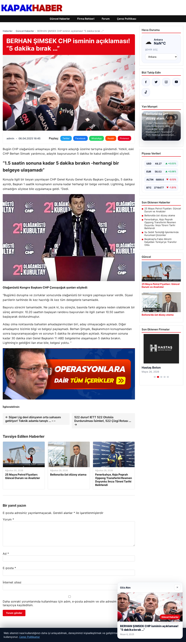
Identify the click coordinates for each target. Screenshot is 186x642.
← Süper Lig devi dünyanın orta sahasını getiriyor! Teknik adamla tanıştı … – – (33, 419)
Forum (106, 18)
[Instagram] (166, 82)
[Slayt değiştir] (155, 377)
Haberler (8, 30)
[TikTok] (146, 92)
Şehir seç (151, 49)
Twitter (66, 138)
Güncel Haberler (60, 18)
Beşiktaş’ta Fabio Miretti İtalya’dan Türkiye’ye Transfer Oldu (160, 242)
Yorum (8, 519)
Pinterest (124, 138)
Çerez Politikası (126, 18)
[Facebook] (146, 82)
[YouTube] (176, 82)
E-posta (9, 568)
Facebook (80, 138)
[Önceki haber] (167, 117)
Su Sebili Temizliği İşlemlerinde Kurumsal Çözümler (161, 233)
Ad (6, 553)
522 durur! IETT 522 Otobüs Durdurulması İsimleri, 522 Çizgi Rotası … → (102, 420)
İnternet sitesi (12, 582)
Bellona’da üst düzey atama (159, 215)
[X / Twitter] (156, 82)
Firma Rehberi (85, 18)
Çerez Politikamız (29, 636)
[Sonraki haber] (175, 117)
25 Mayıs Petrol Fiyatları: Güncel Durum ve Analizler (162, 210)
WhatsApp (96, 138)
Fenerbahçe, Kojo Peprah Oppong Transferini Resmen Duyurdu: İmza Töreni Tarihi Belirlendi (160, 224)
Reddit (111, 138)
